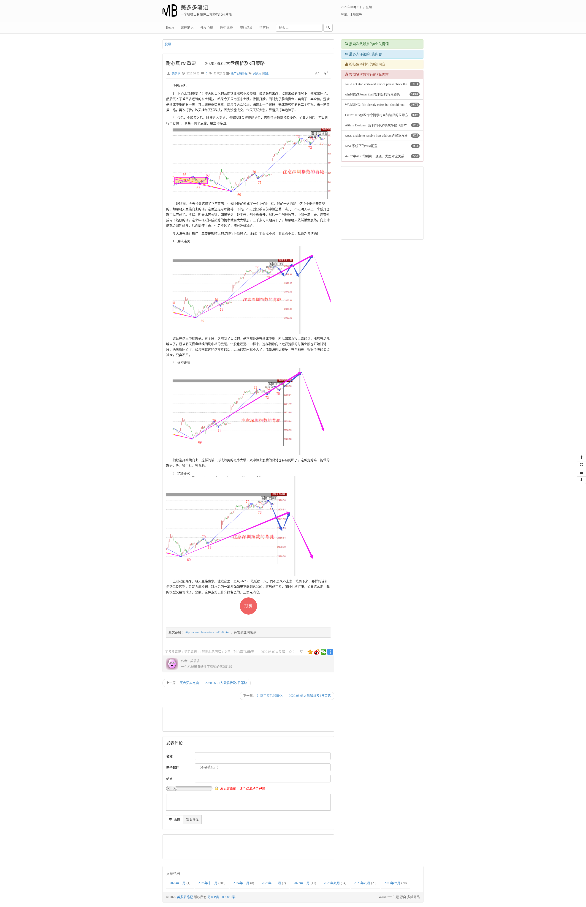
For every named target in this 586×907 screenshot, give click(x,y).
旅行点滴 (246, 27)
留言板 (264, 27)
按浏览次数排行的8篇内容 (368, 74)
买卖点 (257, 73)
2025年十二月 (207, 883)
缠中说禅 (226, 27)
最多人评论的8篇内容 (365, 54)
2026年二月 (178, 883)
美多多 (176, 73)
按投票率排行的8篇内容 (366, 64)
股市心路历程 (239, 73)
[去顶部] (581, 457)
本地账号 (356, 14)
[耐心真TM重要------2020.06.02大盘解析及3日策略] (255, 163)
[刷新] (581, 465)
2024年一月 (241, 883)
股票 (168, 44)
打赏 (248, 606)
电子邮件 (172, 767)
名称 (169, 756)
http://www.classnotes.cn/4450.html (207, 632)
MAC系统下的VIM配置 (361, 146)
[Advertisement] (248, 719)
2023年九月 (332, 883)
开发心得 (206, 27)
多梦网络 (413, 897)
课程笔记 (187, 27)
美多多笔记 (194, 8)
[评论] (581, 473)
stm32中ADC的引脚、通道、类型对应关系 (374, 156)
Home (170, 27)
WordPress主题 (389, 897)
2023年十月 (302, 883)
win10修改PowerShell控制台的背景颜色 (372, 94)
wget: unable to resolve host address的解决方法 (376, 135)
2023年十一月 (271, 883)
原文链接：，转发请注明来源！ (213, 632)
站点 (169, 779)
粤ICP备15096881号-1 (223, 897)
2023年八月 (362, 883)
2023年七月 (392, 883)
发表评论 (192, 819)
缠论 (266, 73)
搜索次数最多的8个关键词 (368, 44)
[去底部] (581, 480)
